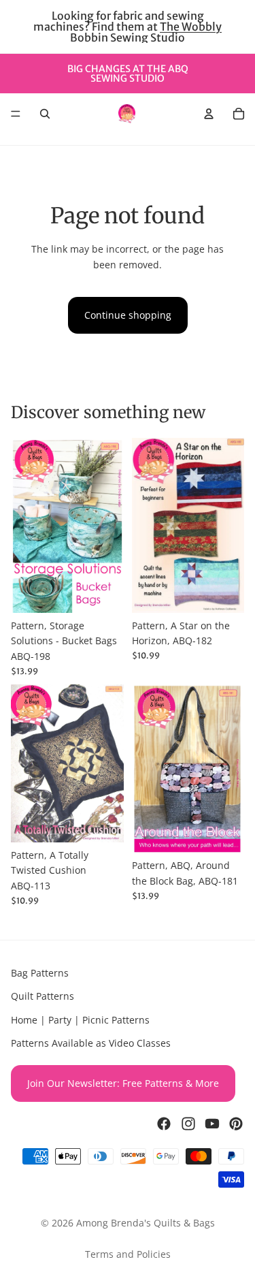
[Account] (209, 114)
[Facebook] (164, 1123)
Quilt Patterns (42, 996)
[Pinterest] (236, 1123)
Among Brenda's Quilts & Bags (145, 1222)
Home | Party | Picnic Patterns (80, 1019)
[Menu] (15, 113)
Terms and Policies (128, 1254)
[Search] (45, 114)
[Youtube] (212, 1123)
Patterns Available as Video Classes (91, 1042)
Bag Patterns (40, 972)
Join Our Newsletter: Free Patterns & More (123, 1083)
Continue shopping (127, 314)
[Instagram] (188, 1123)
